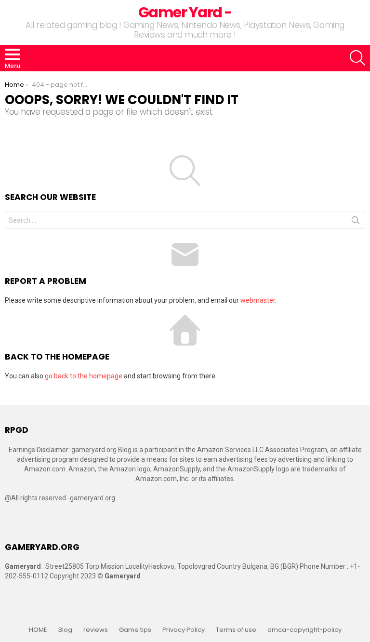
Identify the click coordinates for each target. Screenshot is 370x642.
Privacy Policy (183, 630)
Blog (65, 630)
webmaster (257, 300)
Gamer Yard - (185, 12)
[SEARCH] (357, 58)
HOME (38, 630)
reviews (95, 630)
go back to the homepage (83, 376)
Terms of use (236, 630)
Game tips (135, 630)
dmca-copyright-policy (304, 630)
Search (355, 222)
